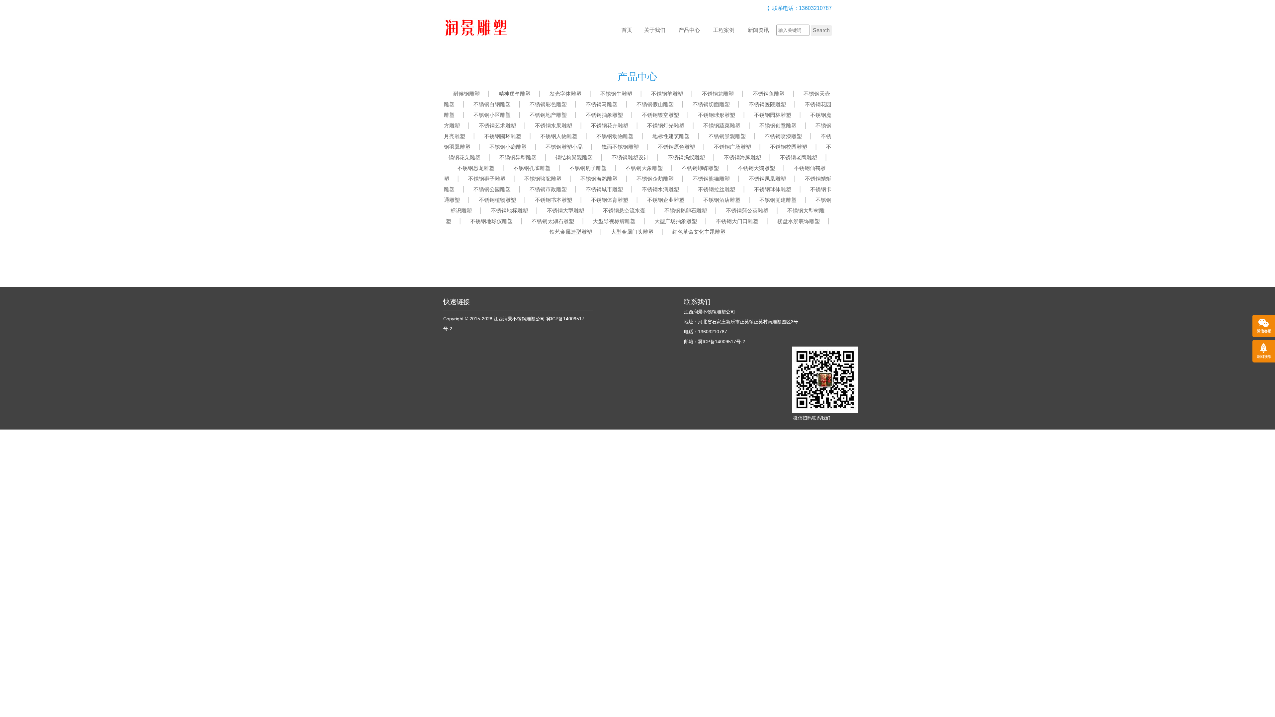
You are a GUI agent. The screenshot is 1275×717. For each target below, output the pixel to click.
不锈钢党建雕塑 (778, 200)
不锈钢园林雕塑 (772, 115)
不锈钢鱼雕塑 (769, 94)
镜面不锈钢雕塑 (620, 147)
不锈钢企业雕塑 (665, 200)
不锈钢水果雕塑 (553, 125)
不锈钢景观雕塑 (727, 136)
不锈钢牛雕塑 (616, 94)
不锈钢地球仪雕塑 (491, 221)
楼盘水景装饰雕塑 (798, 221)
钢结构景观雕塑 (574, 157)
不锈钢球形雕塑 (716, 115)
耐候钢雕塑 (466, 94)
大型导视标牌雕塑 (614, 221)
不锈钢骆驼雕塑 (542, 179)
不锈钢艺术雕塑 (497, 125)
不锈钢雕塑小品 (564, 147)
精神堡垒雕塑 (515, 94)
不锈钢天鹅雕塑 (756, 168)
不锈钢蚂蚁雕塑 (686, 157)
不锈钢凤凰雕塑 (767, 179)
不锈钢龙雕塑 (718, 94)
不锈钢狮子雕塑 (486, 179)
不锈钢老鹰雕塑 (798, 157)
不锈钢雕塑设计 (630, 157)
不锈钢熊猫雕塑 (711, 179)
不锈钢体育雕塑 (609, 200)
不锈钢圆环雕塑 (502, 136)
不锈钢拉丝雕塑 (716, 189)
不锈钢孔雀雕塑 (532, 168)
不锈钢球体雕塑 (772, 189)
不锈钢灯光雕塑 (665, 125)
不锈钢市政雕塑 (548, 189)
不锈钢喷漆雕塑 (783, 136)
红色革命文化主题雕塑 (698, 232)
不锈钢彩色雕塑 (548, 104)
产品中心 (689, 30)
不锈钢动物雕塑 (615, 136)
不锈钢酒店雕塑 (721, 200)
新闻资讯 (758, 30)
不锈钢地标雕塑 (509, 210)
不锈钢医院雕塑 (767, 104)
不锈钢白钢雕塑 (492, 104)
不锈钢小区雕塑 (492, 115)
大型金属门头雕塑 (632, 232)
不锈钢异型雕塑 (518, 157)
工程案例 (723, 30)
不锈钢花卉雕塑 (609, 125)
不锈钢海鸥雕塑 (599, 179)
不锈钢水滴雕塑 (660, 189)
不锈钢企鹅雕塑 (655, 179)
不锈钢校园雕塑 (788, 147)
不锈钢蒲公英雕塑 (747, 210)
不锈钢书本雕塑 (553, 200)
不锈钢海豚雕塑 (742, 157)
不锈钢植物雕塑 (497, 200)
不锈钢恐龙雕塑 (475, 168)
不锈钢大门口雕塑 (737, 221)
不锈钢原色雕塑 (676, 147)
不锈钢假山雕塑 (655, 104)
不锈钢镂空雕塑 (660, 115)
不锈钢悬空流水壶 (624, 210)
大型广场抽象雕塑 (675, 221)
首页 (627, 30)
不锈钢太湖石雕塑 (553, 221)
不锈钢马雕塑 (602, 104)
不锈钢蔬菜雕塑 (721, 125)
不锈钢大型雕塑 (565, 210)
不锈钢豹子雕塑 (588, 168)
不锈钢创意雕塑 (778, 125)
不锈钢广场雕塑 (732, 147)
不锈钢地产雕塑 (548, 115)
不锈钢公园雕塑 (492, 189)
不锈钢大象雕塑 (644, 168)
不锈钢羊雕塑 (667, 94)
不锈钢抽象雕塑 (604, 115)
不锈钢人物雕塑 (558, 136)
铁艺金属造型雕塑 (571, 232)
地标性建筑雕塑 (671, 136)
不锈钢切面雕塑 (711, 104)
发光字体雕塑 (565, 94)
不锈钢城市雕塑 (604, 189)
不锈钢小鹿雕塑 (508, 147)
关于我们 (654, 30)
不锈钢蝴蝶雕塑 (700, 168)
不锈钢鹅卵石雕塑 (685, 210)
